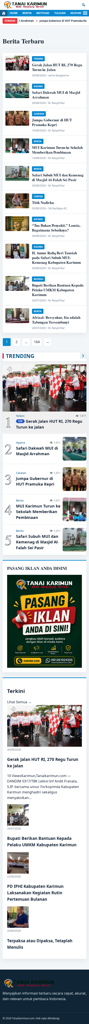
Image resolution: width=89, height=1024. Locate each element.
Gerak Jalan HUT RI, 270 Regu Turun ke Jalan (57, 67)
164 (37, 341)
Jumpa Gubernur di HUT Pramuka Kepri (58, 21)
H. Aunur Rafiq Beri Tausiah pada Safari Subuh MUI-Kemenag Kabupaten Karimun (56, 257)
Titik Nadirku (43, 202)
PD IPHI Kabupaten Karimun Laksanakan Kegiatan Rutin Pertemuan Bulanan (35, 893)
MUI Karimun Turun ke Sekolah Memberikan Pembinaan (57, 150)
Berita (27, 13)
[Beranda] (3, 13)
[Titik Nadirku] (17, 200)
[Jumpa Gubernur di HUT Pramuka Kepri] (17, 118)
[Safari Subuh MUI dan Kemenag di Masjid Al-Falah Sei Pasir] (17, 173)
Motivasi (42, 13)
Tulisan (60, 13)
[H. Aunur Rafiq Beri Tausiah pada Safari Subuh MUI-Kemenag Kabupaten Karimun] (17, 251)
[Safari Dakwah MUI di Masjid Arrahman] (17, 90)
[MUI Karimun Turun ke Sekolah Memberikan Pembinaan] (17, 145)
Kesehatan (77, 13)
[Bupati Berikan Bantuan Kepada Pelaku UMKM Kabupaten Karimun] (17, 283)
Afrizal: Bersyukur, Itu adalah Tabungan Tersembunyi (56, 320)
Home (14, 13)
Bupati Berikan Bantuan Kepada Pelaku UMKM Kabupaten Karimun (58, 289)
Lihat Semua (19, 702)
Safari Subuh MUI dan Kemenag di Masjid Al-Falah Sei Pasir (58, 177)
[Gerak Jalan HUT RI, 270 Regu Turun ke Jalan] (17, 63)
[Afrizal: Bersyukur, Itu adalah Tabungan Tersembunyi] (17, 315)
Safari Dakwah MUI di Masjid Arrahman (56, 95)
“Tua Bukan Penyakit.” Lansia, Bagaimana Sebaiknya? (56, 228)
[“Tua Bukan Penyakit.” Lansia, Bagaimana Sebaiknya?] (17, 223)
